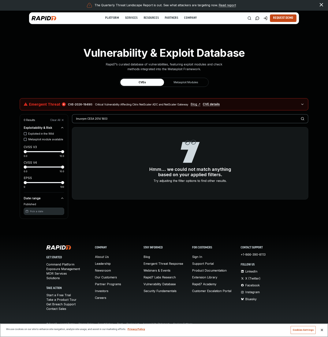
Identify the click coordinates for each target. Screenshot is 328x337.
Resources (151, 18)
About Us (102, 257)
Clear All (55, 120)
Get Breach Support (61, 304)
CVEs (142, 82)
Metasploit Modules (186, 82)
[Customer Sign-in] (265, 18)
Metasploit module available (45, 139)
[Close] (322, 330)
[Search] (249, 18)
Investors (101, 291)
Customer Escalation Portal (211, 291)
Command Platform (60, 264)
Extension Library (204, 277)
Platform (112, 18)
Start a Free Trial (58, 295)
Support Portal (203, 264)
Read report (227, 5)
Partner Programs (108, 284)
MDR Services (56, 273)
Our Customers (106, 277)
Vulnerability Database (160, 284)
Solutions (53, 278)
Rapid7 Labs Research (160, 277)
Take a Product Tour (61, 300)
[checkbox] (25, 133)
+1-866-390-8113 (253, 254)
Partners (171, 18)
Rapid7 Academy (204, 284)
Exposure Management (63, 269)
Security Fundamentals (160, 291)
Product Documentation (209, 270)
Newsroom (103, 270)
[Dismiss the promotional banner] (321, 5)
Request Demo (283, 18)
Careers (100, 298)
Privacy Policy (136, 329)
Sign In (197, 257)
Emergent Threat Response (163, 264)
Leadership (103, 264)
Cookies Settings (303, 329)
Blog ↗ (195, 104)
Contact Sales (56, 309)
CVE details (211, 104)
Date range (32, 198)
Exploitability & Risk (38, 128)
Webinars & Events (157, 270)
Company (190, 18)
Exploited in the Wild (41, 133)
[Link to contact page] (257, 18)
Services (131, 18)
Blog (147, 257)
